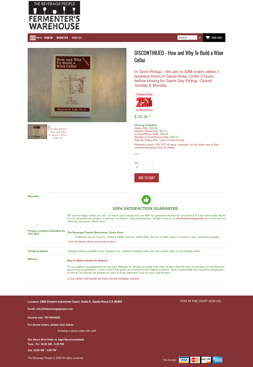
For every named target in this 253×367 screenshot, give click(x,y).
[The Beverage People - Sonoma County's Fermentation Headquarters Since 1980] (54, 29)
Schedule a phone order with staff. (77, 330)
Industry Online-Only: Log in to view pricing (159, 140)
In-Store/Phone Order (146, 134)
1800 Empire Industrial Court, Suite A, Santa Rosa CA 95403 (81, 301)
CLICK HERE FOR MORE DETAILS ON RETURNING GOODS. (103, 278)
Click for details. (166, 147)
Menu (39, 38)
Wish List (77, 38)
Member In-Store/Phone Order (151, 137)
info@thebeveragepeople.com (192, 218)
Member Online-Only (146, 131)
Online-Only (141, 128)
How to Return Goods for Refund (87, 260)
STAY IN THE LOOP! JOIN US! (200, 301)
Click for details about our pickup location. (91, 241)
